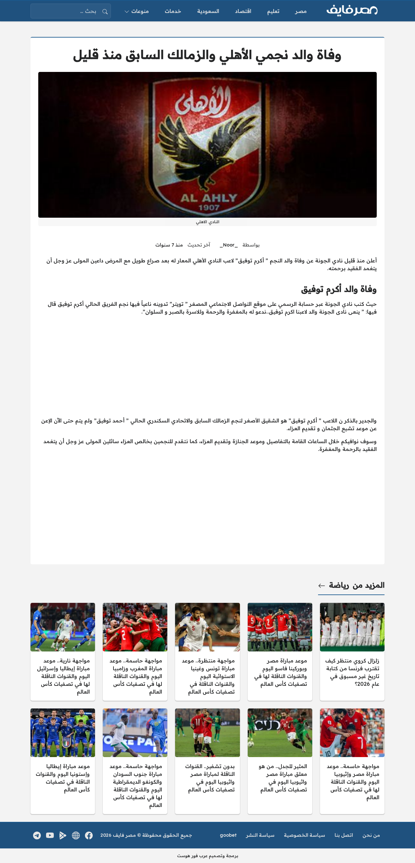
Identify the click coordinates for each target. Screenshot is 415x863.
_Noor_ (228, 245)
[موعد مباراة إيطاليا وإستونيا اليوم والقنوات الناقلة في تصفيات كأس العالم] (62, 761)
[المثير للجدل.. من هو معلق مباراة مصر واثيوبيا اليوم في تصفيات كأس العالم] (280, 761)
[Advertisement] (207, 366)
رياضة (339, 585)
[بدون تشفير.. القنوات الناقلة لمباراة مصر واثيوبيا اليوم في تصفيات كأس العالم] (207, 761)
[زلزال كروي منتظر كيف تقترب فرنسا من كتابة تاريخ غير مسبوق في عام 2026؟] (352, 652)
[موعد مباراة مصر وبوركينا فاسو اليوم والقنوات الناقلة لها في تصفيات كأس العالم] (280, 652)
